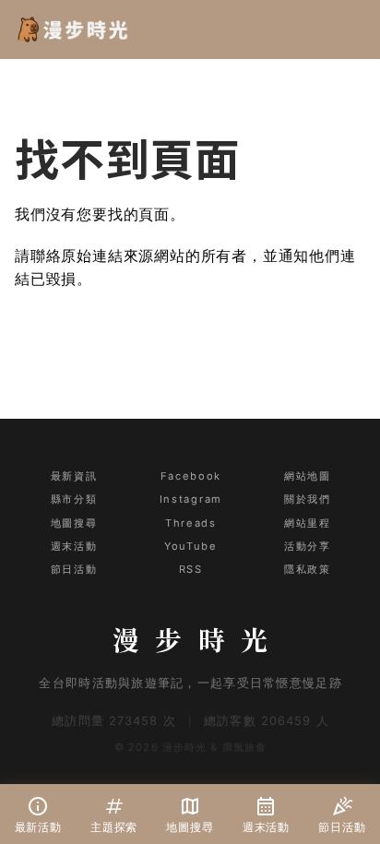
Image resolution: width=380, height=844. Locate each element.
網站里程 (307, 523)
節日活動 (74, 569)
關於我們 (307, 499)
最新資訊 (74, 476)
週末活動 (74, 546)
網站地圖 (307, 476)
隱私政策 (307, 569)
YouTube (190, 546)
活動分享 (307, 546)
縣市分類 (74, 499)
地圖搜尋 (74, 523)
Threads (190, 523)
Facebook (190, 476)
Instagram (191, 499)
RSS (191, 569)
